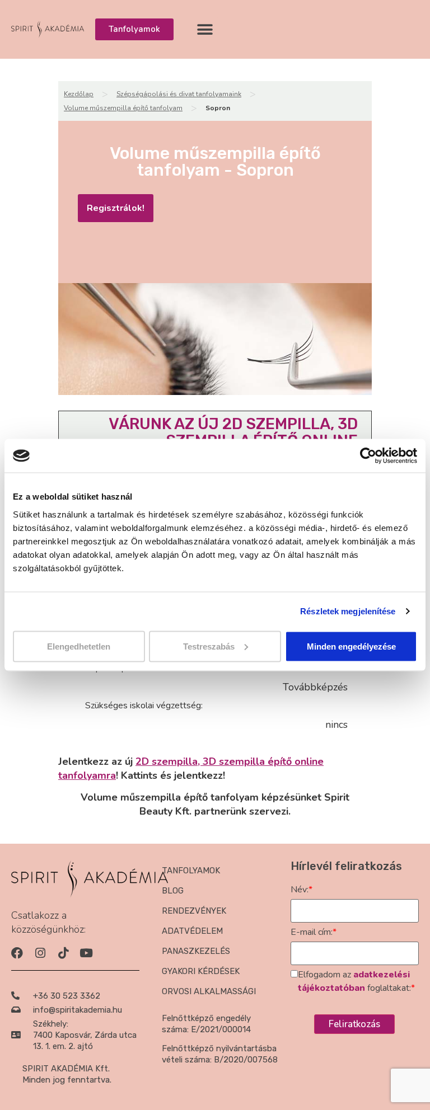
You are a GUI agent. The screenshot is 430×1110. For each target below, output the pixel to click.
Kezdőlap (79, 94)
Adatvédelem (192, 931)
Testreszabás (209, 646)
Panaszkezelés (196, 951)
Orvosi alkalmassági (209, 991)
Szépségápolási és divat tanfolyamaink (178, 94)
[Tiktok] (63, 953)
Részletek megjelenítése (347, 611)
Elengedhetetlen (78, 646)
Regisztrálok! (115, 208)
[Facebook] (17, 953)
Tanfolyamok (191, 871)
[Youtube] (86, 953)
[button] (205, 29)
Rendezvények (194, 911)
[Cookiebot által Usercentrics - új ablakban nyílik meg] (368, 456)
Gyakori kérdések (201, 971)
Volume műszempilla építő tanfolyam (123, 108)
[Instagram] (40, 953)
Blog (173, 891)
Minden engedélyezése (351, 646)
